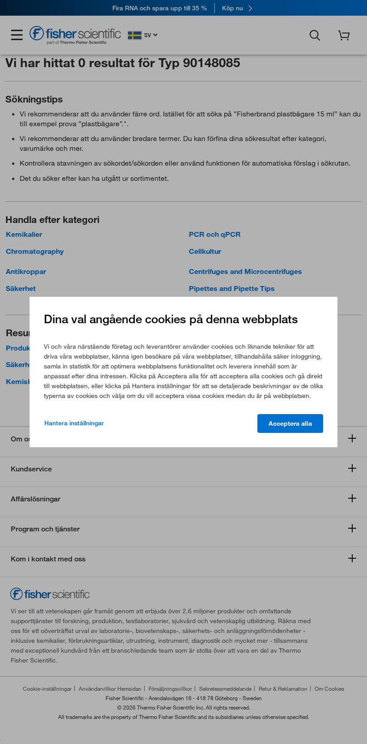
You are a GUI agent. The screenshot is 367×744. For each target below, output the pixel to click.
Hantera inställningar (74, 423)
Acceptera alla (290, 423)
